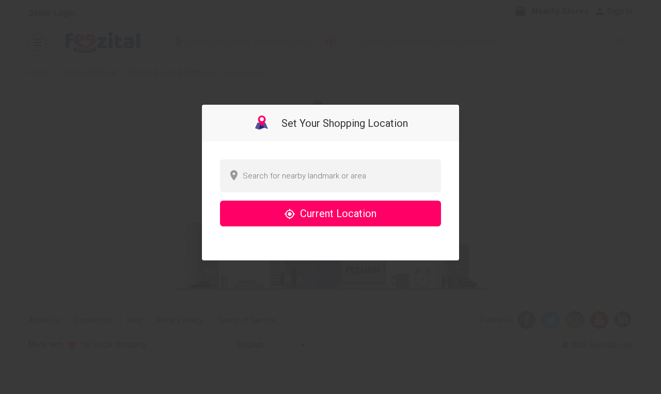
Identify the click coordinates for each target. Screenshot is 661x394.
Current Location (336, 213)
